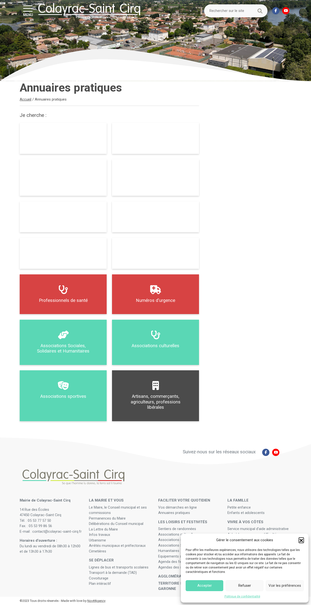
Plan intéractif (100, 583)
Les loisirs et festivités (182, 522)
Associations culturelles (177, 534)
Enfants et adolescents (246, 513)
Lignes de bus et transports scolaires (118, 567)
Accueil (25, 99)
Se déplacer (101, 560)
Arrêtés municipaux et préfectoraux (117, 545)
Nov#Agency (96, 601)
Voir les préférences (284, 585)
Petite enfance (239, 507)
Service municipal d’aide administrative (258, 529)
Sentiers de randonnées (177, 529)
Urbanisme (97, 540)
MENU (28, 14)
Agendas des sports (174, 567)
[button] (301, 540)
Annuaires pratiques (174, 513)
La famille (238, 500)
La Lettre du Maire (103, 529)
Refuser (244, 585)
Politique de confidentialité (242, 596)
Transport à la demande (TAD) (113, 572)
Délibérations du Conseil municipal (116, 523)
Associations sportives (176, 540)
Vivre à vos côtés (245, 522)
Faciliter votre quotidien (184, 500)
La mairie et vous (106, 500)
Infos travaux (99, 534)
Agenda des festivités (175, 561)
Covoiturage (99, 578)
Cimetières (97, 551)
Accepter (204, 585)
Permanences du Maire (107, 518)
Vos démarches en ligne (178, 507)
